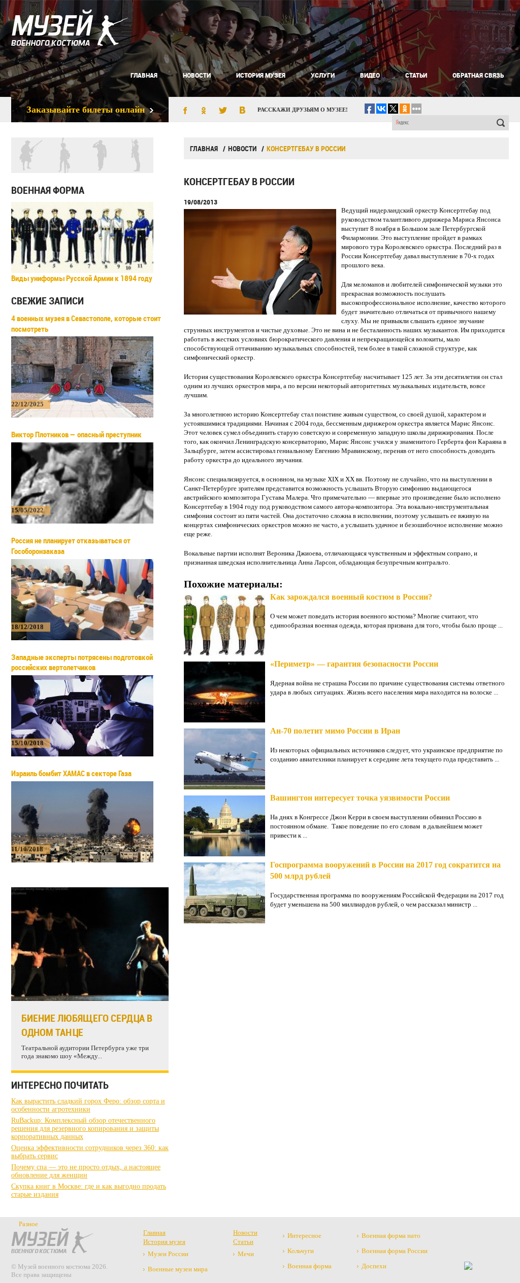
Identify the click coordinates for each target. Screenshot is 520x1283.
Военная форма (47, 190)
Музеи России (168, 1254)
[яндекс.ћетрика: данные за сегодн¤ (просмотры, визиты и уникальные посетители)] (468, 1266)
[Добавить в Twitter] (223, 111)
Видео (370, 75)
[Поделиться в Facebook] (184, 111)
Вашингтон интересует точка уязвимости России (360, 797)
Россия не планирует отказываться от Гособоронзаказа (71, 545)
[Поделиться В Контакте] (242, 111)
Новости (197, 75)
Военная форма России (395, 1251)
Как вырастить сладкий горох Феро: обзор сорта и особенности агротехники (88, 1105)
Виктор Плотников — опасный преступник (76, 434)
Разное (28, 1224)
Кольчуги (300, 1251)
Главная (144, 75)
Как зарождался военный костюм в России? (351, 597)
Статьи (416, 75)
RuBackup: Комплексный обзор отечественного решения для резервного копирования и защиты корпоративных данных (85, 1128)
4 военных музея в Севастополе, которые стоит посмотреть (86, 323)
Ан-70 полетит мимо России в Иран (335, 730)
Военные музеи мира (178, 1269)
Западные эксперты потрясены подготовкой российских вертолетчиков (82, 662)
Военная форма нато (391, 1235)
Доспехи (374, 1266)
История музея (260, 75)
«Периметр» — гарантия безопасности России (354, 664)
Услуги (323, 75)
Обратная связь (478, 75)
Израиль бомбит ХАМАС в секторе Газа (71, 773)
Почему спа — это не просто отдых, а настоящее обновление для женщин (85, 1171)
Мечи (246, 1254)
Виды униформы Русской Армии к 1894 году (81, 278)
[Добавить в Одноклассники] (204, 111)
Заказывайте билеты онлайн (85, 110)
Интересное (304, 1235)
